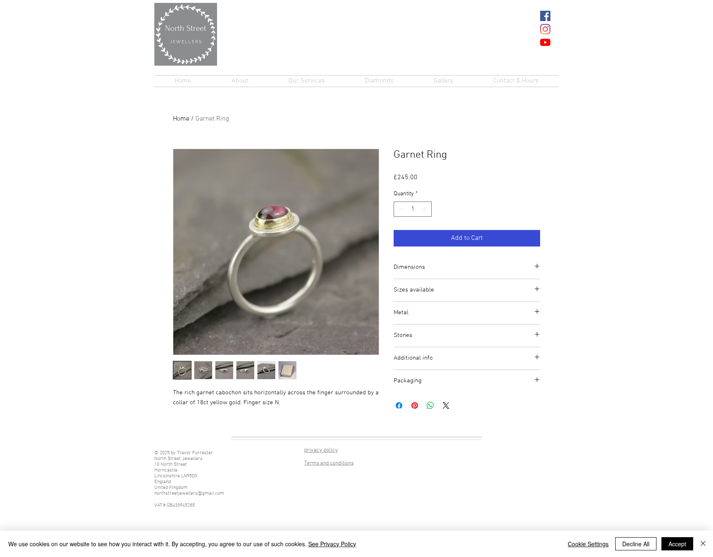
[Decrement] (400, 209)
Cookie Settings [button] (588, 544)
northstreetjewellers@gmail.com (189, 493)
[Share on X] (446, 405)
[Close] (703, 543)
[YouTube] (545, 42)
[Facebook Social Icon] (545, 16)
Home (181, 119)
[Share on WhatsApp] (430, 405)
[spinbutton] (412, 209)
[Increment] (425, 209)
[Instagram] (545, 29)
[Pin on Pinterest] (415, 405)
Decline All (635, 544)
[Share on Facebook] (399, 405)
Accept (677, 544)
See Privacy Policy (332, 544)
